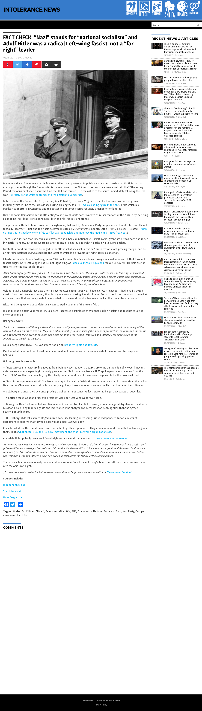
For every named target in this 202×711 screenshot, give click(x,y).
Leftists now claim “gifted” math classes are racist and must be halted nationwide (180, 320)
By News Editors (181, 223)
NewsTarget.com (13, 497)
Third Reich (23, 515)
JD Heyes (26, 57)
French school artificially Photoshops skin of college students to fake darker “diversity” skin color (178, 336)
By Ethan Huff (181, 84)
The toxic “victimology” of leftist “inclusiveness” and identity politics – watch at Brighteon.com (181, 111)
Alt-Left (40, 511)
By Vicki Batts (180, 72)
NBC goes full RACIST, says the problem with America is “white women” (180, 164)
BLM (73, 511)
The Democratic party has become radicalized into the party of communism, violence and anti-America (181, 372)
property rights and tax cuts (80, 344)
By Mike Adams (181, 103)
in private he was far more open (109, 438)
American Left (54, 511)
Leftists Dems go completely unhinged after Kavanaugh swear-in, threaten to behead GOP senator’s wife (181, 179)
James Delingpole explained (88, 262)
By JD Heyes (179, 55)
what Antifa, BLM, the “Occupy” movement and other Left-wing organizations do (64, 431)
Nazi (118, 511)
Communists (84, 511)
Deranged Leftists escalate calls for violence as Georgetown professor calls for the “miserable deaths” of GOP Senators (180, 197)
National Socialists (104, 511)
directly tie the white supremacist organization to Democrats (46, 194)
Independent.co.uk (14, 484)
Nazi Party (128, 511)
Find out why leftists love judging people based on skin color (180, 79)
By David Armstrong (183, 254)
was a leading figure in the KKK (101, 204)
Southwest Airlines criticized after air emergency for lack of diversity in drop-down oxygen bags (181, 246)
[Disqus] (75, 571)
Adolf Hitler (28, 511)
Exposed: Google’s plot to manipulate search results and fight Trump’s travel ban (179, 231)
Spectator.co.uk (12, 491)
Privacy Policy (101, 705)
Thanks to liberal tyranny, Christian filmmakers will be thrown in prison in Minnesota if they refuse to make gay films (180, 48)
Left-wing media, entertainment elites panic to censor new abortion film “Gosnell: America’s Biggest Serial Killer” (180, 148)
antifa (66, 511)
